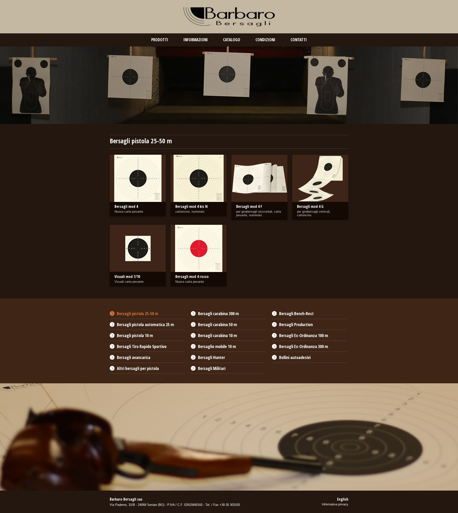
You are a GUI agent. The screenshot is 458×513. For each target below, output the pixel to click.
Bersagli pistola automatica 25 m (145, 324)
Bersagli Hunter (211, 357)
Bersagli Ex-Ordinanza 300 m (303, 346)
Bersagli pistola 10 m (135, 335)
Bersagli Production (296, 324)
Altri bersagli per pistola (138, 368)
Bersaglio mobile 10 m (217, 346)
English (342, 499)
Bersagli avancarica (133, 357)
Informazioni (195, 39)
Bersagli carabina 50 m (217, 324)
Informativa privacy (335, 504)
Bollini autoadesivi (295, 357)
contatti (299, 39)
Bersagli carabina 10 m (217, 335)
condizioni (265, 39)
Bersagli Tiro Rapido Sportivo (142, 346)
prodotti (159, 39)
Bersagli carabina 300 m (218, 313)
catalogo (231, 39)
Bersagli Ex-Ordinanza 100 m (303, 335)
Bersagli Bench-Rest (296, 313)
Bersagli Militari (211, 368)
